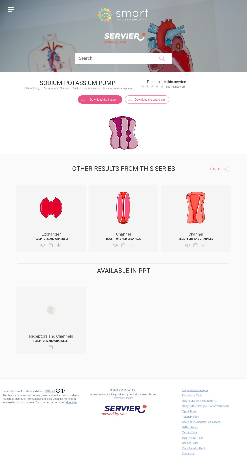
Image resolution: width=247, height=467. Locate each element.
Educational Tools (192, 395)
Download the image (103, 99)
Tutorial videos (190, 416)
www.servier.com (123, 397)
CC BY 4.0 (50, 391)
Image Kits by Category (195, 390)
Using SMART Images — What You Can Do (205, 406)
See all (217, 169)
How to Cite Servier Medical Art (199, 400)
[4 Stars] (157, 86)
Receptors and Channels (56, 88)
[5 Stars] (162, 86)
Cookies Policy (190, 442)
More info (71, 402)
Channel (123, 234)
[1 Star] (142, 86)
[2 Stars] (147, 86)
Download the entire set (150, 99)
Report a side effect (193, 448)
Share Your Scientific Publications (201, 421)
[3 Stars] (152, 86)
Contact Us (188, 453)
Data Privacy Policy (193, 437)
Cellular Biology (32, 88)
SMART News (190, 427)
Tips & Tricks (189, 411)
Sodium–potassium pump (87, 88)
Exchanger (51, 234)
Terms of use (189, 432)
